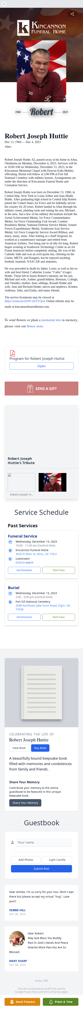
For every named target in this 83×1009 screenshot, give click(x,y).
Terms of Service (52, 991)
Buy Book (40, 748)
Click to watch (24, 562)
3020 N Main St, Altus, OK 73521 (36, 554)
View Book (19, 748)
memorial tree (51, 319)
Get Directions (24, 570)
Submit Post (41, 868)
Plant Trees (59, 570)
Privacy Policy (30, 991)
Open (41, 366)
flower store (35, 326)
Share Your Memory (25, 803)
